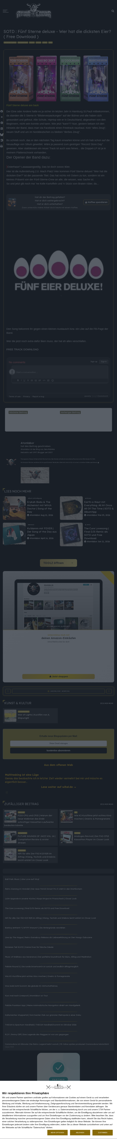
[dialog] (58, 1110)
